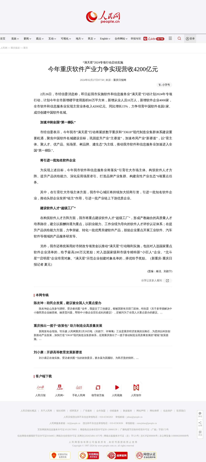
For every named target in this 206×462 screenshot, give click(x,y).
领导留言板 (97, 395)
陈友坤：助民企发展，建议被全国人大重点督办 (67, 303)
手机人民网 (78, 395)
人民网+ (59, 395)
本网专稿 (42, 295)
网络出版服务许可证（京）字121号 (121, 436)
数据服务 (127, 411)
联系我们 (181, 411)
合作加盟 (100, 411)
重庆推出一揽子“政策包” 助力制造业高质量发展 (68, 325)
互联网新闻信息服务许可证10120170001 (57, 429)
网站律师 (154, 411)
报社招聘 (60, 411)
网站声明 (140, 411)
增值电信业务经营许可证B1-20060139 (98, 429)
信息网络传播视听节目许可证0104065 (36, 436)
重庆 (25, 48)
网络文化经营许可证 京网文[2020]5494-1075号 (79, 436)
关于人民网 (46, 411)
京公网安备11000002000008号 (174, 436)
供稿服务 (114, 411)
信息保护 (167, 411)
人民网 (3, 48)
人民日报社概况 (28, 411)
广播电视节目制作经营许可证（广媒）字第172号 (144, 429)
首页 (2, 38)
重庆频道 (15, 48)
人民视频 (117, 395)
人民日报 (40, 395)
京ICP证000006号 (149, 436)
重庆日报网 (119, 80)
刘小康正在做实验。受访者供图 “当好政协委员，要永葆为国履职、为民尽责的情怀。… (89, 358)
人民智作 (136, 395)
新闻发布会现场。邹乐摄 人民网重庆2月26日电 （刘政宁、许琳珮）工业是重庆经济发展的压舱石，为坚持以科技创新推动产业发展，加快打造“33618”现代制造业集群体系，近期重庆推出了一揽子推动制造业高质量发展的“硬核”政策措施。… (102, 335)
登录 (192, 38)
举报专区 (136, 38)
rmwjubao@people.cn (147, 423)
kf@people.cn (73, 423)
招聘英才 (74, 411)
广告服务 (87, 411)
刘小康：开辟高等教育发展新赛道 (58, 352)
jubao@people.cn (134, 417)
